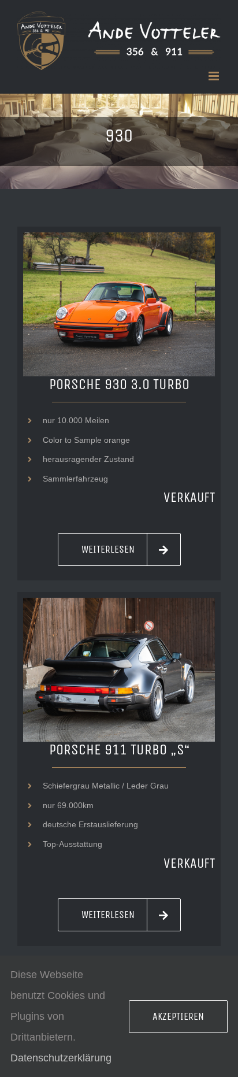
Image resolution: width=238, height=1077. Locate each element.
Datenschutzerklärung (60, 1058)
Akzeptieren (178, 1016)
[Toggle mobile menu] (215, 76)
